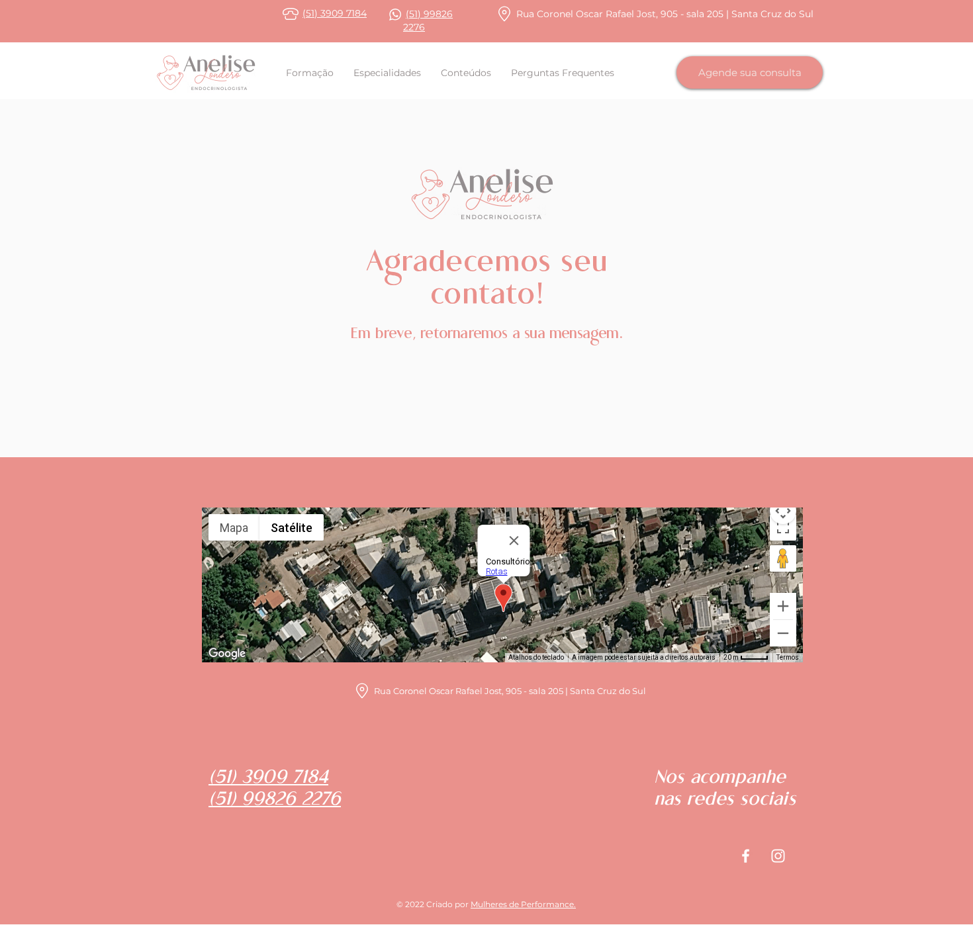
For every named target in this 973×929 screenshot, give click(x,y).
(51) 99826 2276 (274, 800)
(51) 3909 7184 (334, 13)
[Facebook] (746, 856)
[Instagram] (778, 856)
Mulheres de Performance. (523, 904)
